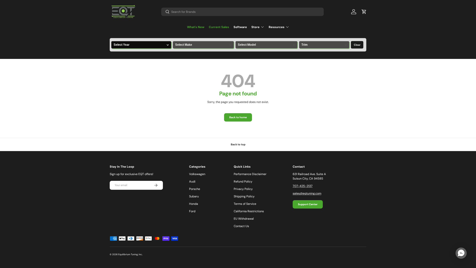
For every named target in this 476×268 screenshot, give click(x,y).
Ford (192, 211)
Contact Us (241, 226)
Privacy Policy (243, 189)
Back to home (238, 117)
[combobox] (242, 12)
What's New (195, 27)
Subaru (194, 196)
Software (240, 27)
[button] (364, 12)
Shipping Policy (244, 196)
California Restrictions (249, 211)
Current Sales (219, 27)
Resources (276, 27)
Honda (193, 204)
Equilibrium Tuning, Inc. (130, 254)
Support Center (308, 204)
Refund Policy (243, 181)
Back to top (238, 144)
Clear (357, 44)
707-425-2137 (303, 186)
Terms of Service (245, 204)
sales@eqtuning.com (307, 193)
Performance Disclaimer (250, 174)
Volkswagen (197, 174)
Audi (192, 181)
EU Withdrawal (244, 219)
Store (255, 27)
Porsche (194, 189)
